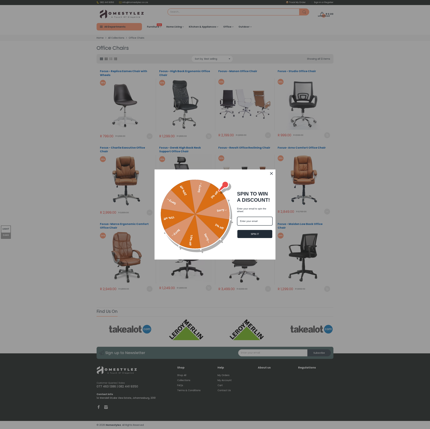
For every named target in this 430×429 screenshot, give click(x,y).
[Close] (271, 173)
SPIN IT (255, 234)
